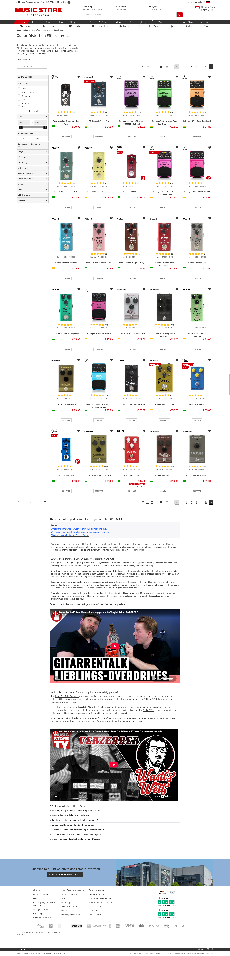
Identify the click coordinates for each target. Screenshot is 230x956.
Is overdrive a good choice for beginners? (71, 815)
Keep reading (23, 59)
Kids (173, 22)
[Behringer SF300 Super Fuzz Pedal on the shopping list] (209, 77)
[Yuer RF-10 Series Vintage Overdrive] (197, 308)
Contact (20, 949)
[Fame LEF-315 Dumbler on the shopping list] (78, 431)
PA (90, 22)
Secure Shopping (96, 894)
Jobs (173, 26)
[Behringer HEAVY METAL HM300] (197, 166)
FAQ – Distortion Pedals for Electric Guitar (70, 535)
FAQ (35, 898)
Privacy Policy (170, 954)
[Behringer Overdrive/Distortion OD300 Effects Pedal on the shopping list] (144, 77)
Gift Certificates (96, 906)
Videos (64, 910)
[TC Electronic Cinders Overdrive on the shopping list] (111, 431)
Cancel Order (95, 914)
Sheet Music (188, 22)
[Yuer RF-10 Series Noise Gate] (66, 166)
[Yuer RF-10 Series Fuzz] (197, 237)
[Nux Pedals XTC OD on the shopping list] (144, 431)
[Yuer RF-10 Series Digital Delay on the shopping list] (144, 218)
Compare (66, 137)
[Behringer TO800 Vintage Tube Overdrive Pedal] (164, 95)
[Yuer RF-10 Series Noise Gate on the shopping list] (78, 148)
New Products (52, 26)
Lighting (142, 22)
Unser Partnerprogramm (72, 890)
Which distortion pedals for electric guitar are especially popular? (80, 532)
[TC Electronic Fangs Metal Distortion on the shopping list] (177, 289)
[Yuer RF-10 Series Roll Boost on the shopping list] (111, 148)
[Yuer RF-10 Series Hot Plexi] (66, 237)
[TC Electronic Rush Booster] (197, 449)
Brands (126, 26)
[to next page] (211, 66)
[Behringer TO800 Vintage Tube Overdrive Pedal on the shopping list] (177, 77)
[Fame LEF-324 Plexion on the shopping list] (144, 148)
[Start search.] (180, 14)
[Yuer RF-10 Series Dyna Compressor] (164, 237)
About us (37, 890)
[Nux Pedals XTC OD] (132, 449)
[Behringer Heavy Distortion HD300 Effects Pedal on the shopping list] (177, 148)
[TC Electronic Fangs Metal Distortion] (164, 308)
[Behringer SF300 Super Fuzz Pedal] (197, 95)
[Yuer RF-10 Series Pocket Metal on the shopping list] (111, 218)
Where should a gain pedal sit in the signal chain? (74, 825)
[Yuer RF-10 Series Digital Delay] (132, 237)
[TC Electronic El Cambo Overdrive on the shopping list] (144, 289)
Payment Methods (97, 890)
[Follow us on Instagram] (208, 949)
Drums (48, 22)
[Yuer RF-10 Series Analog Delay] (66, 308)
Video (206, 26)
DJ (130, 22)
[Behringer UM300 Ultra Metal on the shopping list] (111, 289)
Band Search (154, 26)
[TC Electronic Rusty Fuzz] (164, 449)
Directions (93, 910)
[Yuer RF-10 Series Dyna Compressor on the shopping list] (177, 218)
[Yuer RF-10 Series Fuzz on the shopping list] (209, 218)
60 (147, 66)
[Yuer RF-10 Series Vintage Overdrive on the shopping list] (209, 289)
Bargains (27, 26)
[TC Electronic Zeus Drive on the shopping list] (177, 360)
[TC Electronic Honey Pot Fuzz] (66, 378)
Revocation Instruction (186, 954)
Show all (34, 111)
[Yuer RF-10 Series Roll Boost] (99, 166)
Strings (73, 22)
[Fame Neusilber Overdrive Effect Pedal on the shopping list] (78, 77)
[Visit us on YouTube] (212, 949)
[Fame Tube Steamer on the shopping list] (209, 360)
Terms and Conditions (204, 954)
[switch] (172, 892)
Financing (37, 913)
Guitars (22, 22)
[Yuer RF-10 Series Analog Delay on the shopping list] (78, 289)
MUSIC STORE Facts (42, 894)
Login (200, 2)
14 (206, 66)
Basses (35, 22)
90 (152, 66)
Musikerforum (135, 954)
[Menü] (174, 890)
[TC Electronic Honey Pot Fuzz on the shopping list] (78, 360)
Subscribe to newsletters (63, 874)
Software (118, 22)
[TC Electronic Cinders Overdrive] (99, 449)
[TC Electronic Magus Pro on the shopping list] (111, 77)
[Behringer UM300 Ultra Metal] (99, 308)
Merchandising (102, 26)
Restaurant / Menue (70, 906)
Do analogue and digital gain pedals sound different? (76, 839)
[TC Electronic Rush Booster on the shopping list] (209, 431)
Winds (161, 22)
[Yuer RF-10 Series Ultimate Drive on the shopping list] (144, 360)
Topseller (77, 26)
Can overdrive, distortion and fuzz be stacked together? (77, 834)
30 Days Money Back (42, 909)
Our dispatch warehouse (100, 898)
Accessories (205, 22)
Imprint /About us (157, 954)
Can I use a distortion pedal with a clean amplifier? (75, 820)
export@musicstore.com (30, 2)
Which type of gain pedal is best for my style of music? (76, 810)
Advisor (189, 26)
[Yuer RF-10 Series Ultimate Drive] (132, 378)
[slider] (21, 127)
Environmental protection (100, 902)
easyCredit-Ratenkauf (42, 917)
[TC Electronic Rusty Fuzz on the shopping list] (177, 431)
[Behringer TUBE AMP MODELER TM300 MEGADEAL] (99, 378)
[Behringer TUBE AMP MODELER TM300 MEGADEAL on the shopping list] (111, 360)
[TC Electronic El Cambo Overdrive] (132, 308)
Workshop (65, 902)
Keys (61, 22)
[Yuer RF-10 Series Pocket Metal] (99, 237)
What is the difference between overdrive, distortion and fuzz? (79, 528)
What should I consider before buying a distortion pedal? (78, 829)
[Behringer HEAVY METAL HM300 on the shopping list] (209, 148)
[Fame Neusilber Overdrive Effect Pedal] (66, 95)
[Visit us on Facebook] (205, 949)
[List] (167, 67)
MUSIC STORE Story (70, 894)
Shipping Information (70, 914)
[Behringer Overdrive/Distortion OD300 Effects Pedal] (132, 95)
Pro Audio (103, 22)
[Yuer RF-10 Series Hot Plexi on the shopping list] (78, 218)
